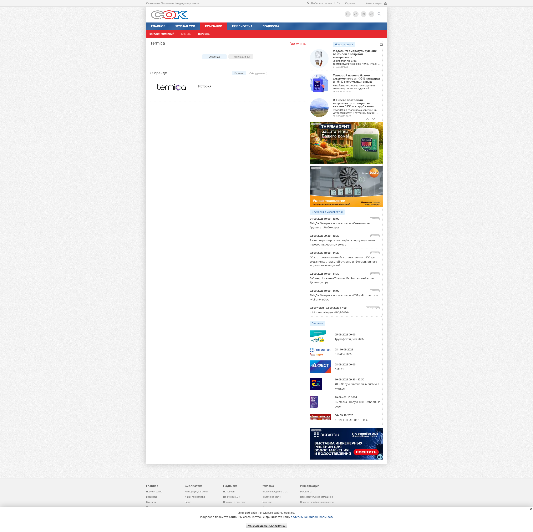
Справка (350, 3)
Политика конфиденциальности (317, 502)
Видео (188, 502)
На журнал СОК (231, 497)
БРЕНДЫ (186, 34)
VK (355, 14)
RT (363, 14)
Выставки (317, 323)
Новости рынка (344, 44)
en (338, 3)
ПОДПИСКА (271, 26)
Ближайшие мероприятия (327, 212)
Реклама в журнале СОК (275, 491)
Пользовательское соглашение (316, 497)
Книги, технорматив (195, 497)
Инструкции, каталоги (196, 491)
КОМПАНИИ (213, 26)
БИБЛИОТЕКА (242, 26)
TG (348, 14)
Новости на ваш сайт (234, 502)
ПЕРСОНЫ (204, 34)
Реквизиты (305, 491)
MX (371, 14)
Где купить (297, 43)
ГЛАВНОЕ (158, 26)
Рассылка (267, 502)
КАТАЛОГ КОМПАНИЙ (161, 34)
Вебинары (151, 497)
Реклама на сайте (271, 497)
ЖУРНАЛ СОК (185, 26)
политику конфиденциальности (312, 516)
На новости (229, 491)
